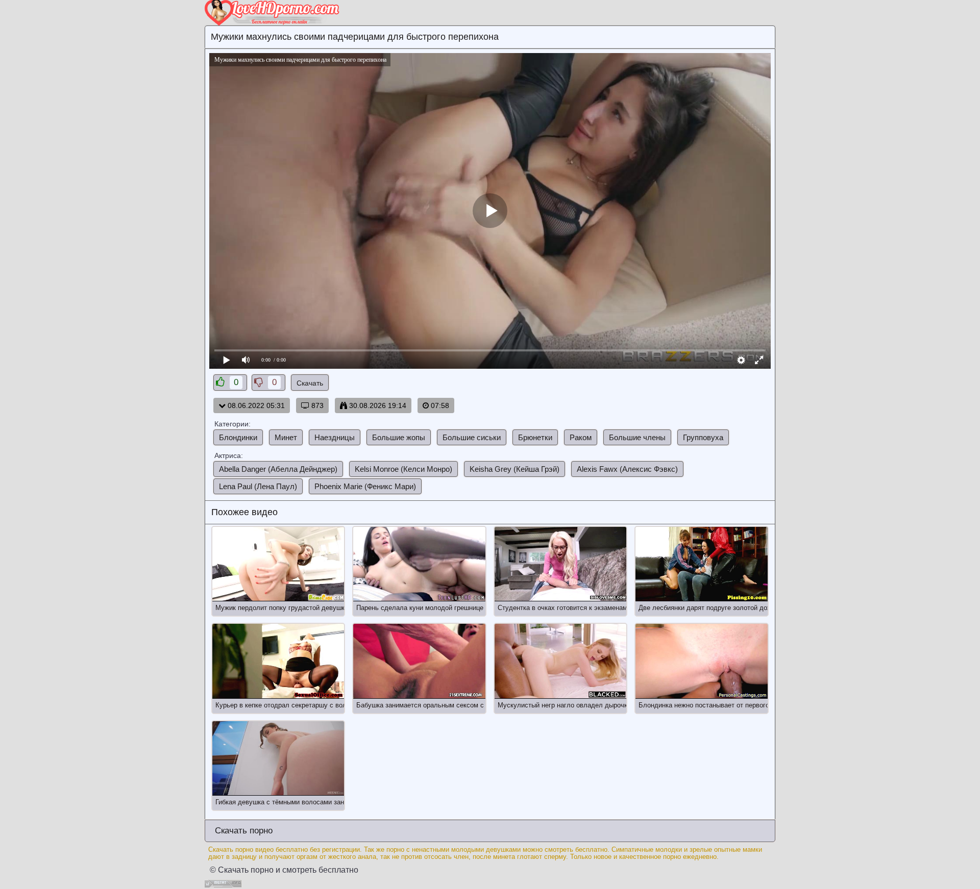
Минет (286, 437)
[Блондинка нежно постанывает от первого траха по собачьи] (701, 661)
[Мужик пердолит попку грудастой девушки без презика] (278, 564)
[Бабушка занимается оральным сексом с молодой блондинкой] (419, 661)
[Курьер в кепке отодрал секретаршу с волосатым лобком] (278, 661)
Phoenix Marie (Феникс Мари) (365, 486)
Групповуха (703, 437)
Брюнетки (535, 437)
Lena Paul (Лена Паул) (258, 486)
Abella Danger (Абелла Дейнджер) (278, 469)
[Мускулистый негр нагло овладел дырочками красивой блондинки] (560, 661)
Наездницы (334, 437)
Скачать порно (242, 830)
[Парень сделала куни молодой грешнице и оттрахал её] (419, 564)
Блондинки (238, 437)
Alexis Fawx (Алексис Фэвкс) (627, 469)
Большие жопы (398, 437)
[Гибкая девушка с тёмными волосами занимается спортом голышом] (278, 758)
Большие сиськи (472, 437)
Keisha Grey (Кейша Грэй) (514, 469)
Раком (581, 437)
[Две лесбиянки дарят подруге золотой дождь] (701, 564)
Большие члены (637, 437)
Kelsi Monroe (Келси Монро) (403, 469)
